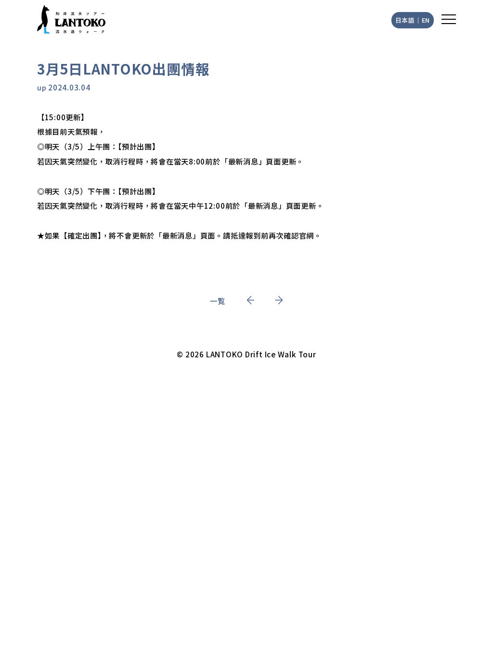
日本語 (405, 20)
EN (426, 20)
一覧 (217, 300)
